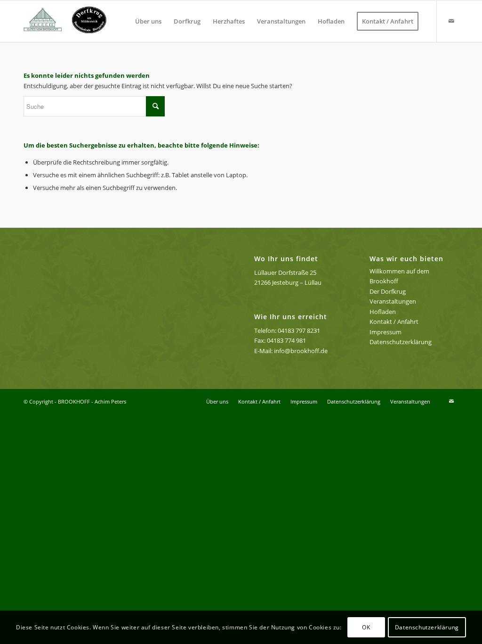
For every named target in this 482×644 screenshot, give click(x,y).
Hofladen (383, 311)
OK (366, 627)
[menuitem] (148, 21)
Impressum (386, 332)
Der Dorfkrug (388, 291)
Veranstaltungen (393, 301)
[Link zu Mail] (451, 21)
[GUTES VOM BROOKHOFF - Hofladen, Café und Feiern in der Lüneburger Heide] (69, 21)
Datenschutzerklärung (401, 342)
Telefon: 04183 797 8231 (287, 330)
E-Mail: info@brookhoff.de (291, 351)
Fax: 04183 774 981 (280, 340)
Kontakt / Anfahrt (394, 321)
